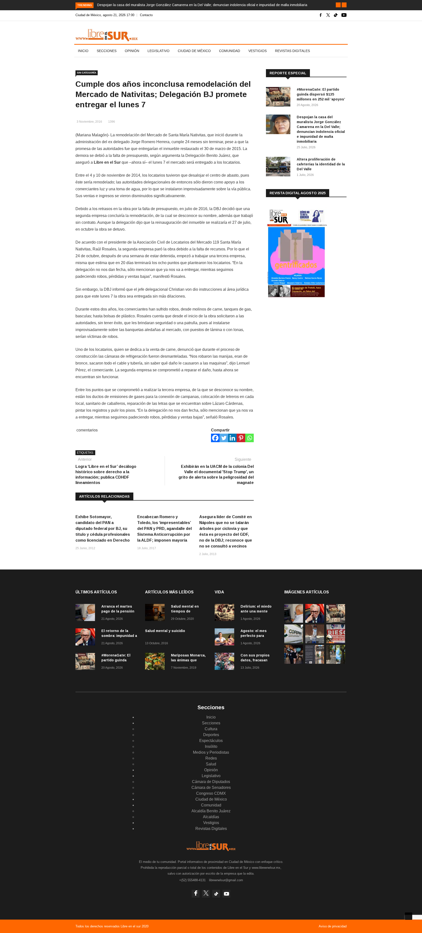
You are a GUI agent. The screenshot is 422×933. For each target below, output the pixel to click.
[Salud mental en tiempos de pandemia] (156, 613)
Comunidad (229, 51)
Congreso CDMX (211, 793)
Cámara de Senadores (211, 787)
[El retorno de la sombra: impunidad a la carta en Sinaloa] (86, 637)
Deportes (211, 735)
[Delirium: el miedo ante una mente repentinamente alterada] (226, 613)
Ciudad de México (194, 51)
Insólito (211, 746)
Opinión (132, 51)
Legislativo (158, 51)
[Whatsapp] (249, 438)
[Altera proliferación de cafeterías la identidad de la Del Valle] (279, 167)
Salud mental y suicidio (165, 631)
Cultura (211, 729)
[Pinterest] (241, 438)
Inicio (83, 51)
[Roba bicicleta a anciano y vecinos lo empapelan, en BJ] (314, 642)
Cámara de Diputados (211, 782)
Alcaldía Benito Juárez (211, 811)
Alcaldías (211, 817)
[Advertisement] (302, 341)
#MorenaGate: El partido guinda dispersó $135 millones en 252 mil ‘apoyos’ (321, 94)
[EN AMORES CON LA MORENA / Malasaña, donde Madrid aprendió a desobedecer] (293, 662)
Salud (211, 764)
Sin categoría (86, 72)
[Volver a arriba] (408, 916)
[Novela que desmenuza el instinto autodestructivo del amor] (314, 662)
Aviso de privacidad (333, 926)
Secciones (106, 51)
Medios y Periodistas (211, 752)
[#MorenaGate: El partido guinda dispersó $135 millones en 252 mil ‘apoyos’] (279, 97)
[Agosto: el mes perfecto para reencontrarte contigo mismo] (226, 637)
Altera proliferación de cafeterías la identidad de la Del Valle (321, 164)
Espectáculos (211, 741)
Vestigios (257, 51)
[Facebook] (215, 438)
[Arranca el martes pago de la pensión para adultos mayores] (86, 613)
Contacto (146, 15)
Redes (211, 758)
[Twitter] (224, 438)
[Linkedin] (232, 438)
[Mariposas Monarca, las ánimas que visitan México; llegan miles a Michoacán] (156, 662)
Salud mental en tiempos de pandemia (185, 611)
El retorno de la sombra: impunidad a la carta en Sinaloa (119, 636)
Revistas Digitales (292, 51)
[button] (338, 4)
